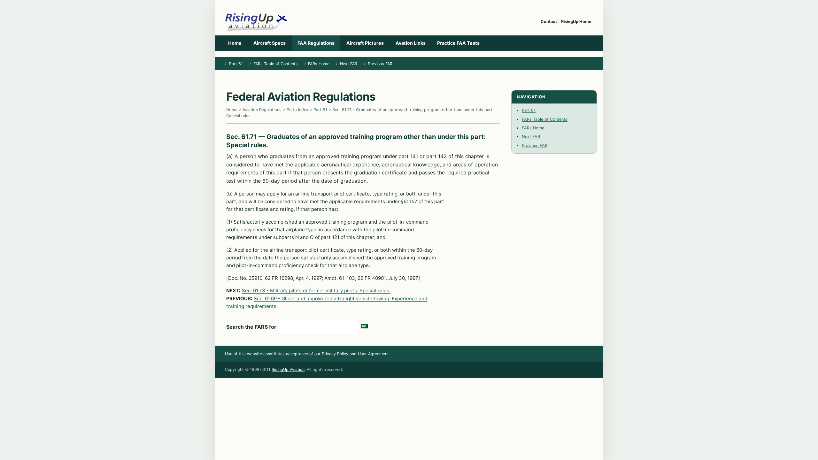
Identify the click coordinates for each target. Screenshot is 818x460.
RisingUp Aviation (288, 369)
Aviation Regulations (262, 109)
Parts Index (297, 109)
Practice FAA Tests (458, 43)
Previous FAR (380, 63)
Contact (549, 21)
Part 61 (236, 63)
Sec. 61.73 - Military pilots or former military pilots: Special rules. (316, 291)
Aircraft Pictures (365, 43)
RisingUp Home (576, 21)
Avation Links (411, 43)
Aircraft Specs (269, 43)
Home (235, 43)
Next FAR (348, 63)
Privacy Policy (335, 353)
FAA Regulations (316, 43)
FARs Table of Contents (275, 63)
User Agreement (373, 353)
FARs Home (318, 63)
